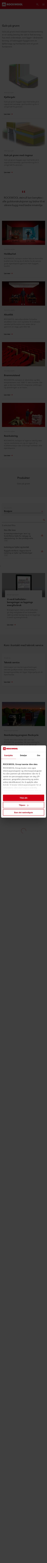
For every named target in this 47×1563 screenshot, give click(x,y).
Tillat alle (23, 798)
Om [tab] (38, 755)
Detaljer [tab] (23, 755)
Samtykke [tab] (8, 755)
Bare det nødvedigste (23, 812)
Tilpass (22, 805)
